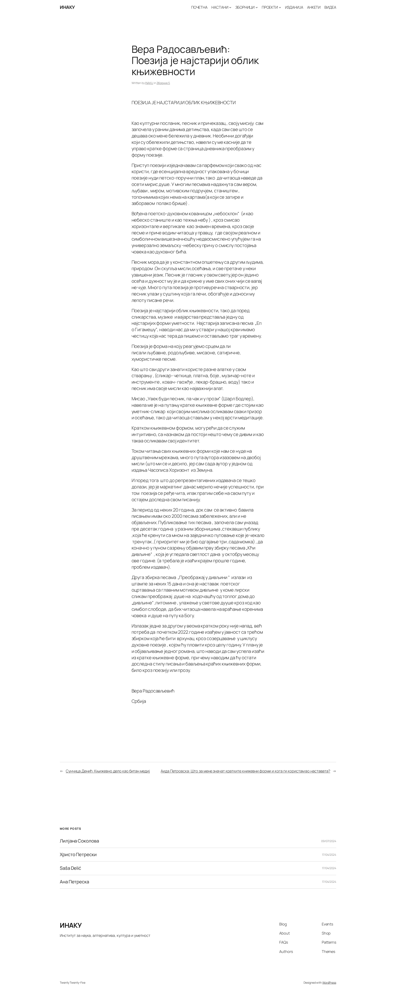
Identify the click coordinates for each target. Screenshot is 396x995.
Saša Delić (70, 868)
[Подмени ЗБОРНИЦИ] (257, 7)
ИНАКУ (67, 7)
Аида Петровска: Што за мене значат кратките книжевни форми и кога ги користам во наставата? (245, 770)
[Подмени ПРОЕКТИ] (280, 7)
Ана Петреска (74, 881)
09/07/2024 (328, 841)
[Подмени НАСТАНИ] (230, 7)
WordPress (329, 982)
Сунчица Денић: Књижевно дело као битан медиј (108, 770)
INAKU (149, 83)
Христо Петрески (78, 854)
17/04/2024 (329, 855)
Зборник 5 (163, 83)
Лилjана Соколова (79, 841)
